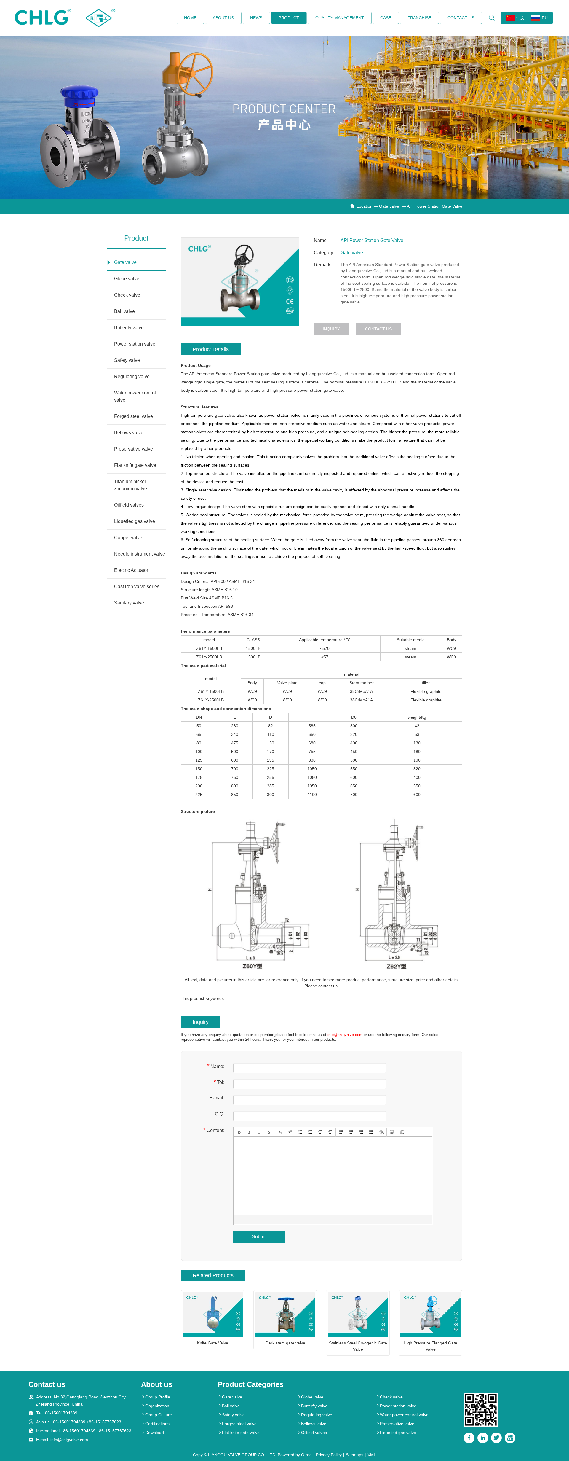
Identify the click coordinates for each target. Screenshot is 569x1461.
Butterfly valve (129, 327)
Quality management (339, 17)
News (256, 17)
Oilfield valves (129, 504)
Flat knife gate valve (135, 465)
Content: (213, 1130)
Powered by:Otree (295, 1454)
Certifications (155, 1423)
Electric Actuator (131, 570)
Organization (155, 1405)
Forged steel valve (133, 416)
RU (545, 17)
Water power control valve (135, 396)
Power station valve (134, 343)
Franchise (419, 17)
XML (371, 1454)
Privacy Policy (329, 1454)
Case (385, 17)
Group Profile (155, 1397)
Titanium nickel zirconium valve (130, 485)
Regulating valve (132, 376)
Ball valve (124, 311)
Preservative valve (133, 448)
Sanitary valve (129, 602)
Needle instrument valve (139, 553)
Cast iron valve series (136, 586)
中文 (520, 17)
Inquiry (331, 329)
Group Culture (156, 1414)
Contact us (460, 17)
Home (190, 17)
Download (152, 1432)
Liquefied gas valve (134, 521)
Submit (259, 1236)
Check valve (127, 294)
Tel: (219, 1082)
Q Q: (219, 1113)
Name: (215, 1066)
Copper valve (128, 537)
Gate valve (389, 206)
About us (223, 17)
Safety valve (127, 360)
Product (289, 17)
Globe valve (126, 278)
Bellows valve (128, 432)
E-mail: (217, 1097)
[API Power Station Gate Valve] (240, 282)
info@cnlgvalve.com (344, 1034)
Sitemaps (354, 1454)
